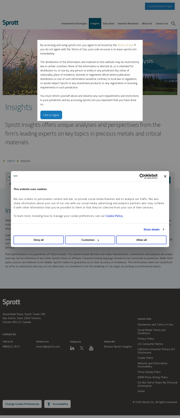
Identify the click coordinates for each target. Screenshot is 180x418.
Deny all (39, 239)
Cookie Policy (114, 216)
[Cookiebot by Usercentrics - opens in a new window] (142, 176)
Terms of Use (125, 45)
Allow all (141, 239)
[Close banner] (165, 176)
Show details (152, 229)
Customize (88, 239)
